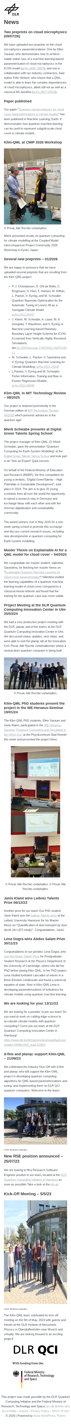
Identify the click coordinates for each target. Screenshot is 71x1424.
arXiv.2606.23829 (33, 68)
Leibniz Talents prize (44, 915)
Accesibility (9, 1411)
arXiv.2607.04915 (44, 92)
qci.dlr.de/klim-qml (58, 1406)
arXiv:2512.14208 (47, 366)
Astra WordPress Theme (49, 1415)
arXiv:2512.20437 (23, 314)
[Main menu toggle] (63, 9)
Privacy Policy (40, 1411)
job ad (54, 1184)
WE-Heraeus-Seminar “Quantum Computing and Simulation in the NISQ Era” (35, 730)
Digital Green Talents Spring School (26, 456)
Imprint (23, 1411)
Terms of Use (60, 1411)
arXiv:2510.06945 (23, 385)
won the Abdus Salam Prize (21, 956)
